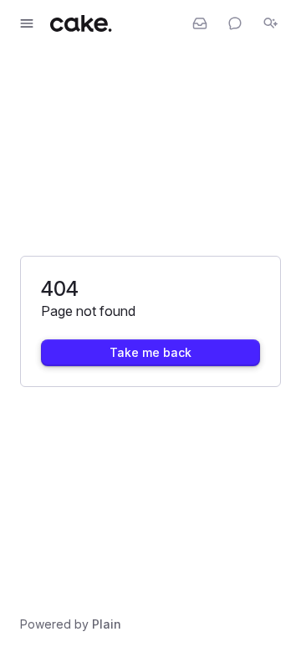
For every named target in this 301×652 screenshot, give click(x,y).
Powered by (70, 624)
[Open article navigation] (26, 23)
